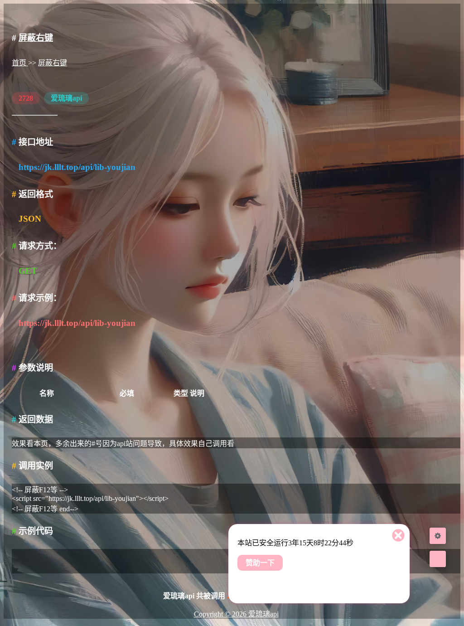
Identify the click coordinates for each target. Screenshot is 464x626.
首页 (20, 63)
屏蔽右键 (36, 38)
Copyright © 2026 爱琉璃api (236, 614)
